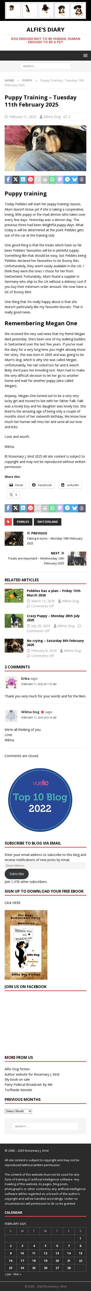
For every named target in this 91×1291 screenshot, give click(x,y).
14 (68, 1253)
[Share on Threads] (82, 180)
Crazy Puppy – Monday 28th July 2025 (53, 618)
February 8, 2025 (44, 650)
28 (68, 1268)
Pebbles (23, 522)
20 (57, 1260)
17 (22, 1260)
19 (45, 1260)
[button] (84, 55)
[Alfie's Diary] (45, 18)
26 (45, 1268)
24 (22, 1268)
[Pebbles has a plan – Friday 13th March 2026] (14, 596)
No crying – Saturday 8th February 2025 (55, 642)
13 (57, 1253)
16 (10, 1260)
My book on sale (17, 1079)
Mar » (17, 1274)
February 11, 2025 (22, 116)
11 (33, 1253)
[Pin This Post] (30, 180)
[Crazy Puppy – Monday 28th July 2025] (14, 621)
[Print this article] (45, 180)
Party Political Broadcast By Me (28, 1084)
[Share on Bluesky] (74, 180)
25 (33, 1268)
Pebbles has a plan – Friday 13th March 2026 (53, 593)
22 (80, 1260)
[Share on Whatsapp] (52, 180)
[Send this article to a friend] (38, 180)
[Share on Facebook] (8, 180)
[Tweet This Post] (16, 180)
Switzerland (47, 522)
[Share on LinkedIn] (23, 180)
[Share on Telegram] (67, 180)
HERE (16, 903)
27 (57, 1268)
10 (22, 1253)
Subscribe (17, 874)
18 (33, 1260)
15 (80, 1253)
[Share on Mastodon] (60, 180)
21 (68, 1260)
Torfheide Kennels (18, 1090)
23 (10, 1268)
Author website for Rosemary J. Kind (32, 1074)
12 (45, 1253)
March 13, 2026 (43, 601)
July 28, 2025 (40, 626)
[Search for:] (46, 66)
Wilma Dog (52, 116)
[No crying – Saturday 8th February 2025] (14, 646)
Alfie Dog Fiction (17, 1069)
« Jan (8, 1274)
